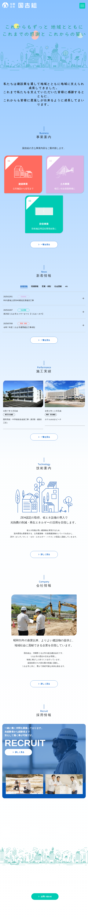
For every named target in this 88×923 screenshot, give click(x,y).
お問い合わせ (44, 896)
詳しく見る (43, 554)
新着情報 (34, 832)
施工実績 (62, 828)
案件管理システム (37, 835)
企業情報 (6, 828)
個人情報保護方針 (9, 835)
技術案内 (6, 832)
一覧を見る (43, 244)
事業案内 (34, 828)
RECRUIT (63, 832)
